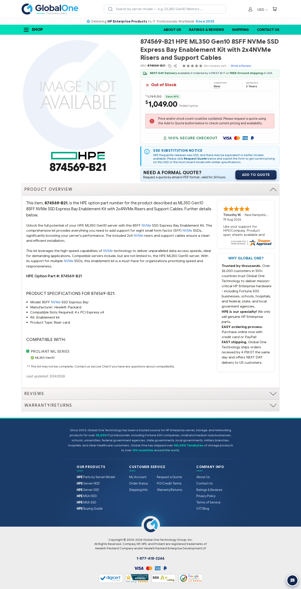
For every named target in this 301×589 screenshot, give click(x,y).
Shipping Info (138, 490)
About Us (172, 30)
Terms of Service (208, 502)
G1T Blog (202, 509)
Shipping (240, 30)
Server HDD (88, 483)
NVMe (146, 225)
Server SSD (88, 490)
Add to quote (256, 175)
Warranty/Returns (169, 490)
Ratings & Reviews (206, 30)
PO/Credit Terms (169, 483)
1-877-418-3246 (150, 558)
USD (261, 9)
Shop (37, 29)
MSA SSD (86, 502)
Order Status (138, 483)
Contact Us (268, 30)
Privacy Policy (206, 496)
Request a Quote (169, 477)
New (217, 86)
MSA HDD (87, 496)
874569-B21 (71, 276)
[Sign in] (250, 10)
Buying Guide (90, 509)
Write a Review (241, 66)
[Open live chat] (292, 580)
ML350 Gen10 (45, 358)
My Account (138, 477)
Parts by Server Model (96, 477)
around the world (166, 450)
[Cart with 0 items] (274, 10)
